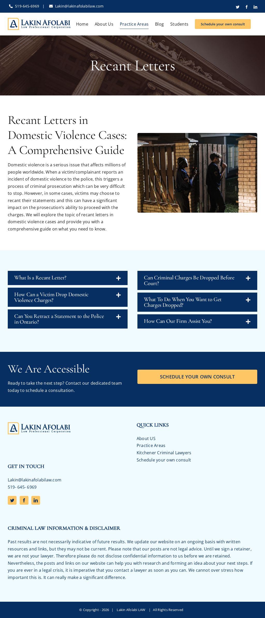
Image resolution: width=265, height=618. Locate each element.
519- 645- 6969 (22, 487)
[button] (68, 278)
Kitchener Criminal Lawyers (164, 453)
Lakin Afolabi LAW (132, 609)
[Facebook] (24, 500)
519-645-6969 (27, 6)
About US (146, 438)
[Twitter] (12, 500)
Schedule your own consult (164, 460)
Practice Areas (151, 445)
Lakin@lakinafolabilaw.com (79, 6)
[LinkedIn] (35, 500)
